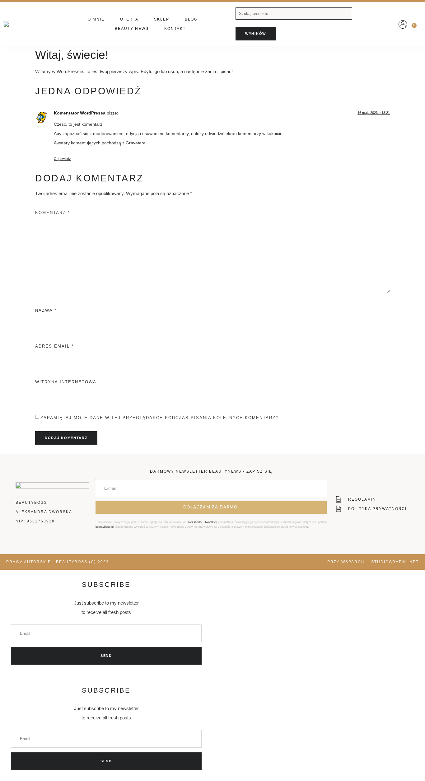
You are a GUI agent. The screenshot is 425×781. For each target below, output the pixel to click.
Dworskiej (210, 522)
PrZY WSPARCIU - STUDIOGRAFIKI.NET (373, 562)
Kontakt (175, 28)
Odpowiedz (62, 159)
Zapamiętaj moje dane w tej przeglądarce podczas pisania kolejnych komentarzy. (160, 418)
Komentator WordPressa (79, 113)
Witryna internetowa (65, 382)
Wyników (255, 33)
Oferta (129, 19)
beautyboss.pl (105, 526)
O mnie (96, 19)
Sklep (161, 19)
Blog (191, 19)
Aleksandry (196, 522)
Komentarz (52, 213)
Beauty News (132, 28)
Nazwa (46, 310)
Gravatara (136, 143)
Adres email (54, 346)
